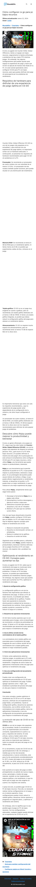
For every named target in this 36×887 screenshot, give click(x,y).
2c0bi (9, 20)
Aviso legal (7, 878)
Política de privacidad (18, 881)
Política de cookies (26, 878)
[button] (26, 4)
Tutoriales (15, 25)
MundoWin (6, 25)
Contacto (15, 878)
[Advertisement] (18, 107)
